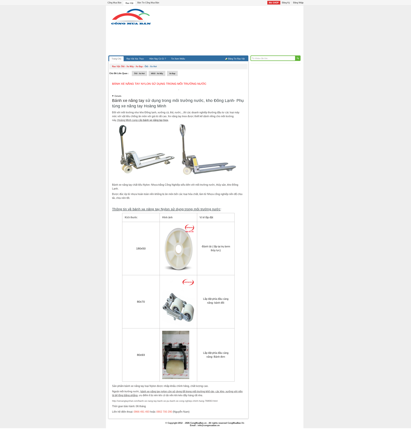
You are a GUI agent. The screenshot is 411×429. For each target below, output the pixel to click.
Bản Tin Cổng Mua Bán (148, 2)
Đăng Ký (286, 2)
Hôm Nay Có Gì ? (157, 59)
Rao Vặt (129, 3)
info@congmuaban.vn (209, 425)
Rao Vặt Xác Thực (135, 59)
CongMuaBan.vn (198, 423)
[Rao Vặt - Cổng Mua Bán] (131, 24)
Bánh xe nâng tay (128, 100)
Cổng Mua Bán (114, 2)
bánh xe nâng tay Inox (155, 120)
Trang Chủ (116, 59)
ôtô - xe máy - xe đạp (132, 66)
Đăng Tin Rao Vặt (236, 59)
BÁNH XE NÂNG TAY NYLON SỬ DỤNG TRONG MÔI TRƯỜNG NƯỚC (159, 83)
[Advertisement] (233, 31)
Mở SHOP (274, 2)
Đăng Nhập (298, 2)
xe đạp (172, 73)
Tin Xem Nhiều (178, 59)
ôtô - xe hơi (139, 73)
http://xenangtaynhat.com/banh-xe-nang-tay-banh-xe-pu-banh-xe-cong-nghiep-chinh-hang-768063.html (165, 401)
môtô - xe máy (157, 73)
